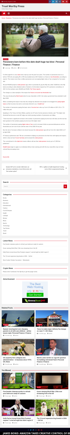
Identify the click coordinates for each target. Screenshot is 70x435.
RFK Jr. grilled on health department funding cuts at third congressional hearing (52, 168)
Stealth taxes (6, 147)
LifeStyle (5, 215)
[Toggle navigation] (8, 13)
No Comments (23, 68)
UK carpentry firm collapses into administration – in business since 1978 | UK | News (17, 360)
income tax (35, 107)
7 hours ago (8, 423)
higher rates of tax (27, 124)
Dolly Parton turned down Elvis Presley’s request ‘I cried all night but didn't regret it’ (26, 252)
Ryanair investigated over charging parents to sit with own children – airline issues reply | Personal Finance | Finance (17, 331)
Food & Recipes (7, 210)
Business (5, 59)
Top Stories (6, 228)
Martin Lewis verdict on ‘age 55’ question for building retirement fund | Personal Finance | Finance (51, 360)
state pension (21, 84)
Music (4, 220)
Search (65, 186)
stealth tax (41, 104)
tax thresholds (55, 77)
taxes (18, 74)
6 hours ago (41, 396)
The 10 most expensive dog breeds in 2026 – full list (17, 256)
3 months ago (8, 335)
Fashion (5, 208)
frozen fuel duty (19, 138)
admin (15, 68)
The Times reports (35, 89)
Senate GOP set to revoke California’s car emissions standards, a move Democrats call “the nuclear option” (18, 169)
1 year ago (7, 68)
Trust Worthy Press (13, 6)
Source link (6, 157)
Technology (6, 226)
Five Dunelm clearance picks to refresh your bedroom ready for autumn (23, 244)
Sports (5, 223)
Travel (4, 231)
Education (6, 203)
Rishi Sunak (19, 96)
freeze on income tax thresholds (39, 92)
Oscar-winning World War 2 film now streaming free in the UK (20, 248)
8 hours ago (41, 423)
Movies (5, 218)
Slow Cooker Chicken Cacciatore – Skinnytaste (16, 260)
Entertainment (7, 205)
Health (5, 213)
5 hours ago (8, 396)
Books (5, 198)
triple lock (19, 141)
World (4, 233)
